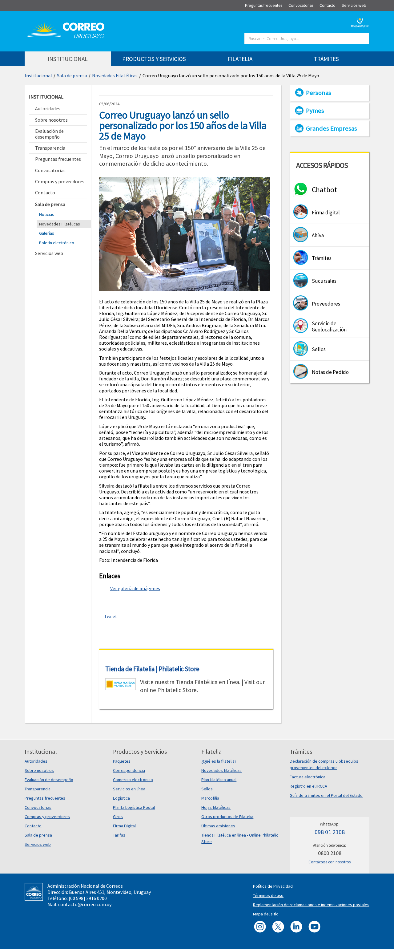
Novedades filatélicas (221, 770)
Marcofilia (210, 798)
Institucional (38, 75)
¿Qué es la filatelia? (218, 761)
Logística (121, 798)
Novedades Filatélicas (115, 75)
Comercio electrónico (133, 779)
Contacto (33, 826)
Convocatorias (38, 807)
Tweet (110, 616)
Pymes (315, 111)
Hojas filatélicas (216, 807)
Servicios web (38, 844)
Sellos (207, 789)
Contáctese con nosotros (329, 862)
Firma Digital (124, 826)
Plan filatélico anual (218, 779)
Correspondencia (129, 770)
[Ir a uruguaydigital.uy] (360, 22)
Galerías (46, 233)
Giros (118, 816)
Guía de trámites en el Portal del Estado (326, 795)
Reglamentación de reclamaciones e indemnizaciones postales (311, 904)
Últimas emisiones (218, 826)
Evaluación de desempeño (49, 779)
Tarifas (119, 835)
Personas (318, 93)
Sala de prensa (72, 75)
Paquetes (122, 761)
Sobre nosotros (39, 770)
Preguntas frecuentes (45, 798)
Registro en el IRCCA (308, 786)
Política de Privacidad (273, 886)
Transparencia (37, 789)
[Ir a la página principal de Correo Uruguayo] (102, 30)
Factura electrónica (307, 777)
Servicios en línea (129, 789)
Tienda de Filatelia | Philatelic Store (152, 668)
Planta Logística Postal (134, 807)
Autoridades (36, 761)
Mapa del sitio (266, 914)
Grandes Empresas (331, 128)
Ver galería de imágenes (135, 588)
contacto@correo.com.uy (84, 904)
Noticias (46, 214)
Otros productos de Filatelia (227, 816)
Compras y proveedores (47, 816)
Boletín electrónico (56, 242)
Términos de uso (268, 895)
